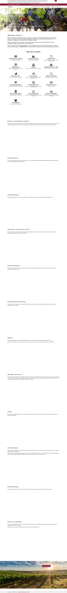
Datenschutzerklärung (39, 1)
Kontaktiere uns (46, 566)
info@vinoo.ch (56, 4)
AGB (28, 592)
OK (55, 0)
